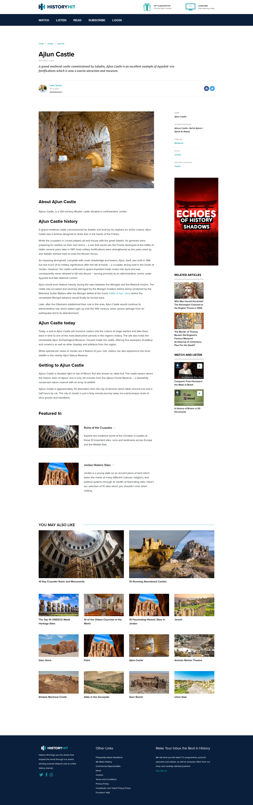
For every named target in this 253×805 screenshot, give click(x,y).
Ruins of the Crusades (98, 427)
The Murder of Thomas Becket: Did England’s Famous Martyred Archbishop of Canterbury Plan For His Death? (187, 338)
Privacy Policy (102, 783)
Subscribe (96, 20)
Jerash (178, 619)
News (98, 770)
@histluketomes (56, 92)
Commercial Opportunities (108, 766)
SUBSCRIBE (203, 6)
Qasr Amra (45, 660)
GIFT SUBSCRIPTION (162, 6)
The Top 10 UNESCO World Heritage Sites (54, 621)
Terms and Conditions (106, 779)
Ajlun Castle (136, 660)
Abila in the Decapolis (96, 697)
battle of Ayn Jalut (119, 293)
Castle (177, 166)
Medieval (178, 143)
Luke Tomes (56, 85)
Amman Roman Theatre (188, 660)
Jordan (177, 154)
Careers (99, 775)
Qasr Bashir (136, 697)
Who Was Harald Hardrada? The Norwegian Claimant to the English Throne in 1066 (188, 305)
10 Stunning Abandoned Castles (148, 581)
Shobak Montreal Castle (53, 697)
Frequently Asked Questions (109, 757)
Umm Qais (180, 697)
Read (77, 20)
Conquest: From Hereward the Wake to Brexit (188, 383)
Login (117, 20)
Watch (44, 20)
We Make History (104, 761)
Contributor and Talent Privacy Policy (113, 788)
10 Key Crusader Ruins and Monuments (62, 581)
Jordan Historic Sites (97, 465)
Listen (61, 20)
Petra (87, 660)
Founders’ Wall (103, 792)
